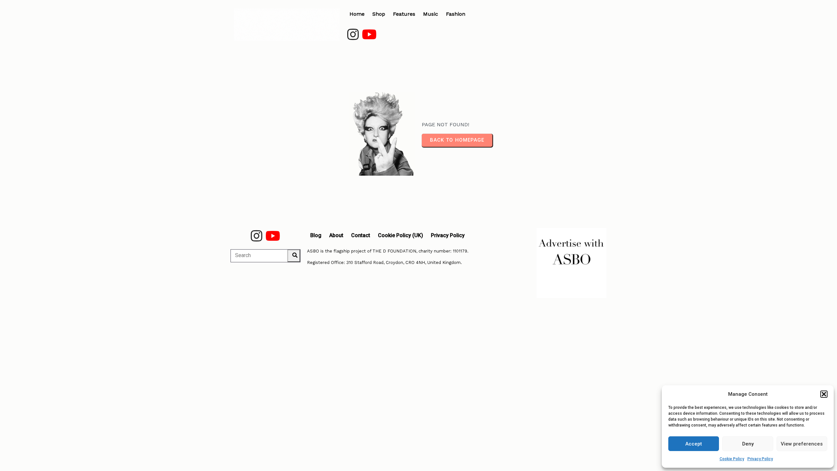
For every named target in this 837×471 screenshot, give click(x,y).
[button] (824, 394)
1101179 (460, 251)
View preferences (802, 444)
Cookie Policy (732, 459)
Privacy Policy (760, 459)
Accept (693, 444)
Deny (748, 444)
